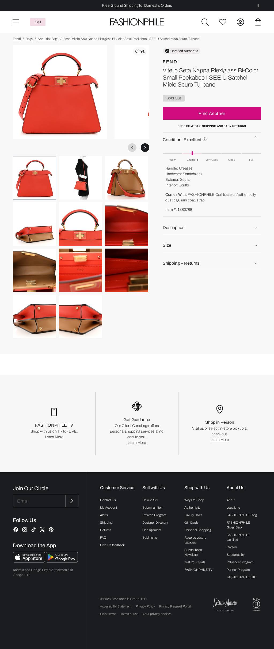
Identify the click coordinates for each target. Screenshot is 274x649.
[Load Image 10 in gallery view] (34, 316)
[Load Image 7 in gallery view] (34, 270)
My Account (108, 507)
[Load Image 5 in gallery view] (80, 224)
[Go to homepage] (137, 22)
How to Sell (150, 500)
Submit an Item (152, 507)
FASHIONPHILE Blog (242, 515)
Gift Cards (191, 522)
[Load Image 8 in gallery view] (80, 270)
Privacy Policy (145, 606)
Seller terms (108, 614)
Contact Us (108, 500)
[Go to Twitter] (42, 529)
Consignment (151, 530)
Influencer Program (240, 562)
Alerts (104, 515)
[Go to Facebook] (16, 529)
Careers (232, 547)
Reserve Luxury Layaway (195, 540)
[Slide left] (132, 147)
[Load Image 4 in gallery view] (34, 224)
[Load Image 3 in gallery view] (126, 178)
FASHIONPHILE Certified (238, 537)
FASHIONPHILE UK (241, 577)
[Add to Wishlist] (140, 51)
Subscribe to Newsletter (193, 552)
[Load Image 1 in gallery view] (34, 178)
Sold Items (149, 537)
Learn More (54, 437)
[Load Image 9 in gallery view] (126, 270)
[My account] (240, 22)
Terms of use (129, 614)
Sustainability (236, 555)
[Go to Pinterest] (51, 529)
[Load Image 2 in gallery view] (80, 178)
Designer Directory (155, 522)
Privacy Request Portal (175, 606)
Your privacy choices (157, 614)
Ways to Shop (194, 500)
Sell (38, 22)
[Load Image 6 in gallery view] (126, 224)
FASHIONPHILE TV (198, 570)
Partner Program (238, 570)
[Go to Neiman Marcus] (225, 604)
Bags (29, 39)
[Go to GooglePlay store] (62, 561)
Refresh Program (154, 515)
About (231, 500)
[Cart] (258, 22)
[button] (205, 22)
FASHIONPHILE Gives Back (238, 525)
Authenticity (192, 507)
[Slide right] (145, 147)
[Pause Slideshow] (258, 5)
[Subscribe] (71, 501)
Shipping (106, 522)
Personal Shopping (197, 530)
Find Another (212, 113)
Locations (233, 507)
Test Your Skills (194, 562)
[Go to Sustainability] (256, 604)
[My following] (222, 22)
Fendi (17, 39)
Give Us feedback (112, 545)
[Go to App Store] (29, 561)
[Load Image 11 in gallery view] (80, 316)
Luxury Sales (193, 515)
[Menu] (15, 22)
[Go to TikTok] (33, 529)
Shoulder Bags (48, 39)
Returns (105, 530)
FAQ (103, 537)
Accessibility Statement (115, 606)
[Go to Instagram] (25, 529)
